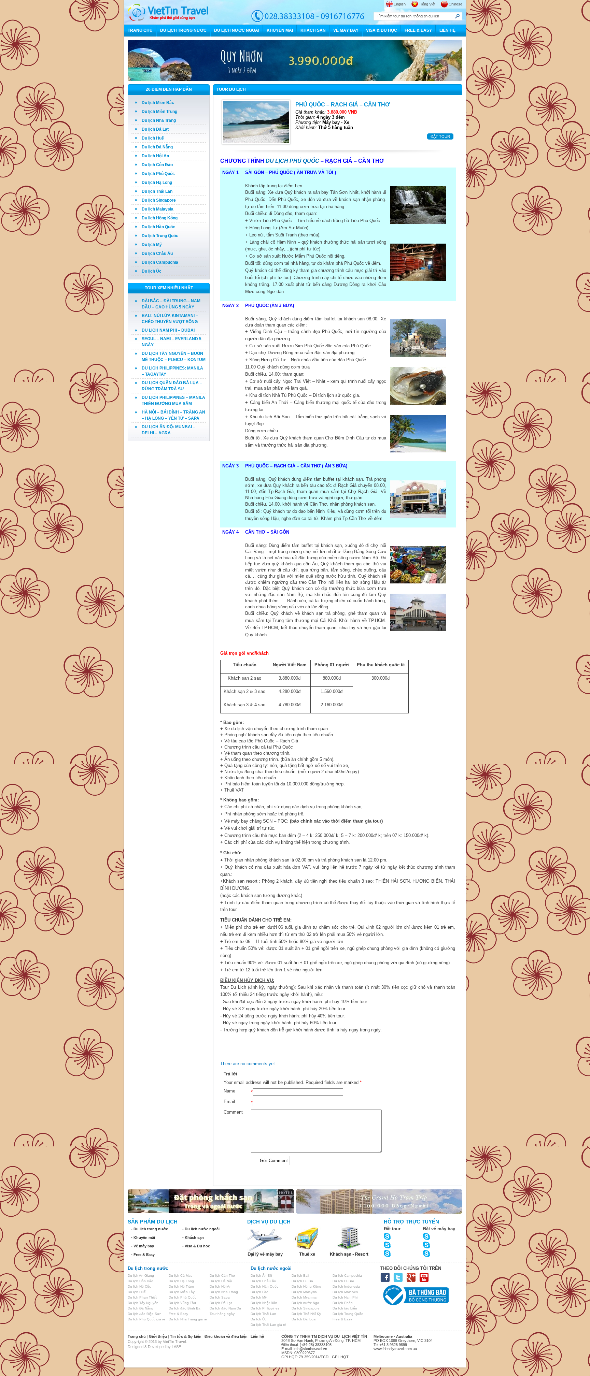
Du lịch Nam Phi (345, 1297)
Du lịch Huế (153, 138)
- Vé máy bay (142, 1246)
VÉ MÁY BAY (346, 30)
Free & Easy (178, 1314)
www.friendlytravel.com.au (395, 1349)
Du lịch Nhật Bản (264, 1303)
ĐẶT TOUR (440, 136)
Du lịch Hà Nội (221, 1281)
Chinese (455, 4)
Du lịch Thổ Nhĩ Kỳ (306, 1314)
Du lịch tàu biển (345, 1308)
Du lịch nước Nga (305, 1303)
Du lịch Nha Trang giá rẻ (188, 1319)
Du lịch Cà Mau (181, 1275)
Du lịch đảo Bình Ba (184, 1308)
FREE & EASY (418, 30)
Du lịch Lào (259, 1292)
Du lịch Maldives (345, 1292)
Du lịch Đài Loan (305, 1319)
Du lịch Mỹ (152, 244)
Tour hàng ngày (222, 1314)
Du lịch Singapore (159, 200)
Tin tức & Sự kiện (185, 1336)
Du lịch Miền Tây (182, 1292)
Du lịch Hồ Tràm (181, 1286)
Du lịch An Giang (141, 1275)
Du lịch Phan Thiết (142, 1297)
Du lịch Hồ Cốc (139, 1286)
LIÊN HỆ (447, 30)
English (400, 4)
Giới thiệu (158, 1336)
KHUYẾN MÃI (280, 30)
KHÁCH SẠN (313, 30)
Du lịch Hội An (155, 156)
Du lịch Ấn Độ (261, 1275)
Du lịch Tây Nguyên (143, 1303)
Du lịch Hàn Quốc (158, 226)
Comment (233, 1112)
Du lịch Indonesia (346, 1286)
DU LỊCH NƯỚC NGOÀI (236, 30)
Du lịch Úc (151, 271)
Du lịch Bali (300, 1275)
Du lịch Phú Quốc (158, 173)
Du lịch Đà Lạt (155, 129)
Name (229, 1090)
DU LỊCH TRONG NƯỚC (183, 30)
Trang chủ (137, 1336)
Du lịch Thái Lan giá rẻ (268, 1325)
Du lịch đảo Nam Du (225, 1308)
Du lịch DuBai (343, 1281)
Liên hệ (257, 1336)
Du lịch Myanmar (305, 1297)
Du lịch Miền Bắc (158, 102)
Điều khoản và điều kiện (226, 1336)
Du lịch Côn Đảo (157, 164)
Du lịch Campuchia (160, 262)
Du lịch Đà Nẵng (157, 147)
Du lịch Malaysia (157, 209)
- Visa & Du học (196, 1246)
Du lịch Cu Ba (302, 1281)
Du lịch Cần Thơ (222, 1275)
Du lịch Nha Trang (159, 120)
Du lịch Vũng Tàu (182, 1303)
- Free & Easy (143, 1254)
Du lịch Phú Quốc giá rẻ (146, 1319)
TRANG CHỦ (140, 30)
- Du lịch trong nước (149, 1229)
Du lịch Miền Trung (159, 111)
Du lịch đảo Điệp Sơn (144, 1314)
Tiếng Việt (427, 4)
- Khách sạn (193, 1237)
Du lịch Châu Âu (157, 253)
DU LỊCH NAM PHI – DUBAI (168, 330)
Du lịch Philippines (265, 1308)
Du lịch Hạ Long (157, 182)
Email (229, 1101)
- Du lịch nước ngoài (201, 1229)
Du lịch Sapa (220, 1297)
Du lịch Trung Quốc (160, 235)
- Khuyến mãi (143, 1237)
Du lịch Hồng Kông (160, 218)
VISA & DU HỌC (381, 30)
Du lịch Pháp (343, 1303)
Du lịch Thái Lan (157, 191)
